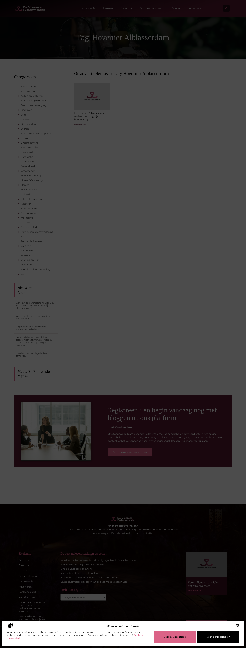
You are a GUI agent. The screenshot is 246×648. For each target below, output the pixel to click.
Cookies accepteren (175, 636)
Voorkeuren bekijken (218, 636)
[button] (237, 626)
